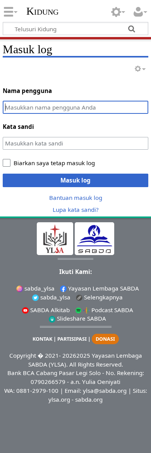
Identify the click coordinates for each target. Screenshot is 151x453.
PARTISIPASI (72, 339)
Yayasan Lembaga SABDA (103, 288)
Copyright (22, 355)
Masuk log (75, 180)
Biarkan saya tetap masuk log (54, 163)
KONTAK (42, 339)
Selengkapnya (102, 297)
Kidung (42, 11)
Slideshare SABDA (80, 318)
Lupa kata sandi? (76, 209)
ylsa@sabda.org (105, 390)
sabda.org (89, 399)
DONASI (105, 339)
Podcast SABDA (111, 310)
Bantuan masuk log (75, 197)
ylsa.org (59, 399)
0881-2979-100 (37, 390)
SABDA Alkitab (49, 310)
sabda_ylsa (39, 288)
